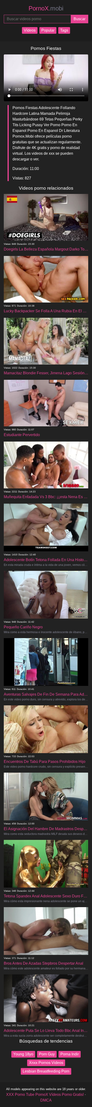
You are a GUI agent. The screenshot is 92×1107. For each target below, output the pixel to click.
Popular (47, 30)
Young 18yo (23, 1054)
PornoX (46, 8)
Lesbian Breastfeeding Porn (46, 1071)
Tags (64, 30)
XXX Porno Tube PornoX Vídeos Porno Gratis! (45, 1095)
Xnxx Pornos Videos (46, 1063)
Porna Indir (69, 1054)
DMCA (46, 1100)
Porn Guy (47, 1054)
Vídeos (30, 30)
